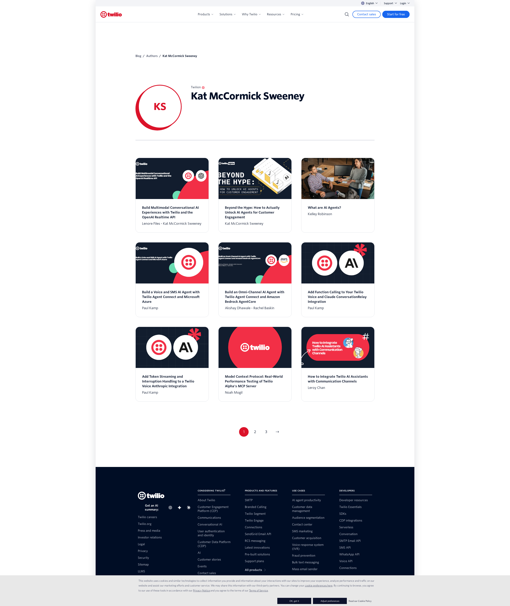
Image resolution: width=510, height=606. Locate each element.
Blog (138, 56)
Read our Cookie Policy (360, 601)
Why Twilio (249, 14)
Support (388, 3)
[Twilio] (111, 14)
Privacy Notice (201, 590)
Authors (152, 56)
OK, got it (294, 601)
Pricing (295, 14)
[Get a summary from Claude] (190, 507)
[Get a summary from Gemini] (181, 507)
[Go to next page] (277, 432)
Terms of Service (258, 590)
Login (403, 3)
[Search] (347, 14)
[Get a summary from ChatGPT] (172, 507)
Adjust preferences (330, 601)
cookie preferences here (318, 585)
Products (204, 14)
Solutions (226, 14)
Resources (274, 14)
